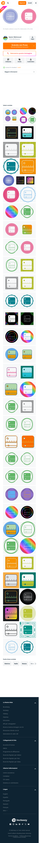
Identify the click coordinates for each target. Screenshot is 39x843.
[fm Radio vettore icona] (11, 115)
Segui (32, 39)
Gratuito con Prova (19, 46)
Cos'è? (19, 67)
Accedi (30, 3)
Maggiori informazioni (11, 71)
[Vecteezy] (3, 3)
